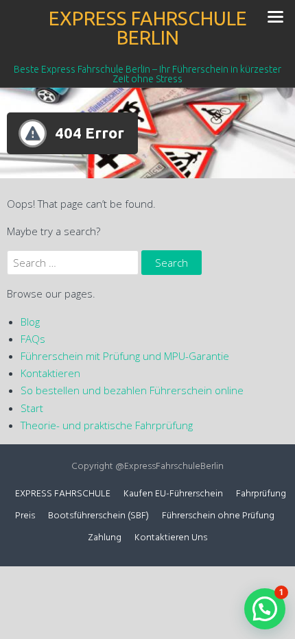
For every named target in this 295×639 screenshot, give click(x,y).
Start (32, 408)
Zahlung (104, 538)
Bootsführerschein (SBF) (98, 516)
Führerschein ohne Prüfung (218, 516)
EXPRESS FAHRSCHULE (62, 494)
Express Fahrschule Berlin (148, 28)
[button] (264, 608)
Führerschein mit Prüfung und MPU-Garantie (125, 356)
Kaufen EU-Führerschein (173, 494)
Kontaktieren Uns (170, 538)
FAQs (33, 339)
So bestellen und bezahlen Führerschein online (132, 390)
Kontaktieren (50, 373)
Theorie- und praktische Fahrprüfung (107, 425)
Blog (30, 321)
